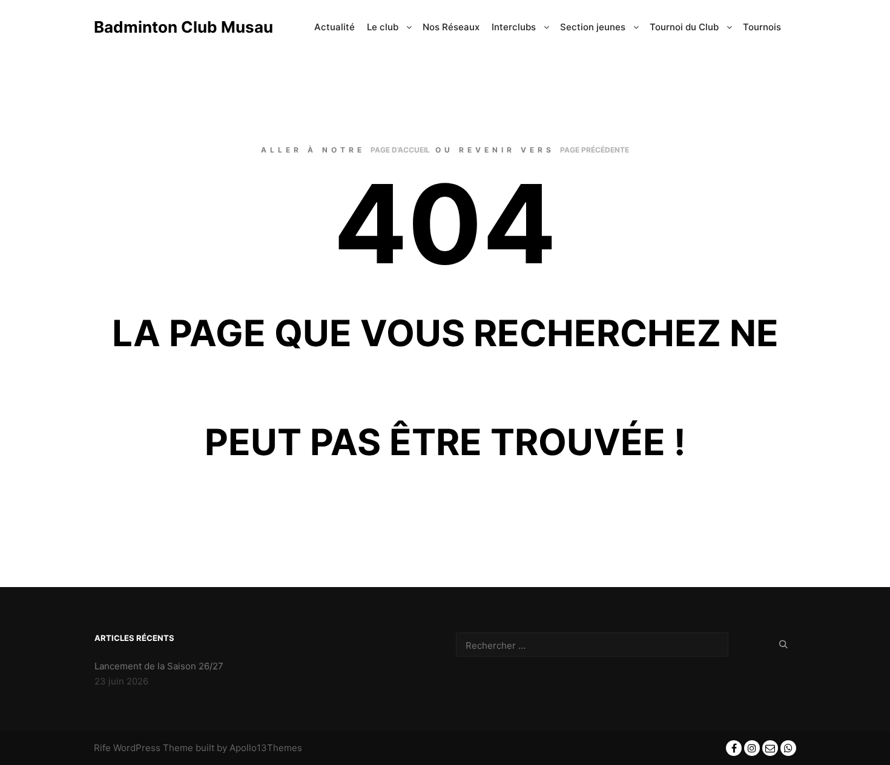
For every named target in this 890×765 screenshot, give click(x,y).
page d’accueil (400, 149)
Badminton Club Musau (154, 27)
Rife (102, 748)
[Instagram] (752, 748)
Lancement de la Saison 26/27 (158, 666)
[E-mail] (770, 748)
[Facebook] (734, 748)
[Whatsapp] (788, 748)
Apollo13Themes (265, 748)
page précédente (594, 149)
